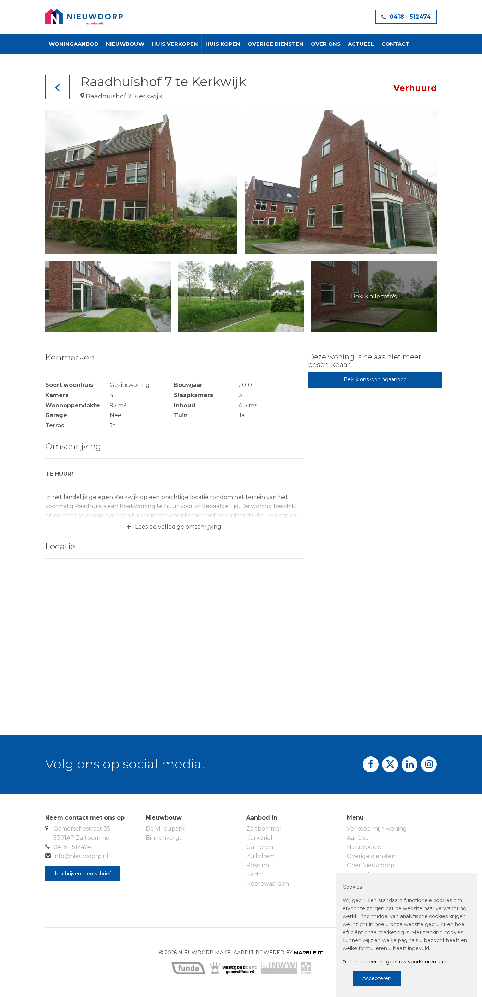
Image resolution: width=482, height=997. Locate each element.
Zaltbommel (264, 828)
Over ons (326, 44)
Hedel (255, 874)
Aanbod (358, 837)
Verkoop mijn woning (377, 828)
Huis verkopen (175, 44)
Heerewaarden (267, 883)
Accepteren (376, 978)
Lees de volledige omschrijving (174, 526)
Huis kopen (222, 44)
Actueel (361, 44)
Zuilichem (260, 856)
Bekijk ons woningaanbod (375, 379)
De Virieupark (165, 828)
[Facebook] (371, 764)
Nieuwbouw (125, 44)
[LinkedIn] (409, 764)
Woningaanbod (73, 44)
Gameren (259, 847)
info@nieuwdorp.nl (81, 856)
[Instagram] (429, 764)
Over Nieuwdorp (370, 865)
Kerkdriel (259, 837)
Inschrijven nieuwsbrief (83, 873)
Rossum (257, 865)
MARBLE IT (308, 952)
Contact (395, 44)
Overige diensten (275, 44)
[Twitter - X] (390, 764)
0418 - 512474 (410, 16)
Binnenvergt (164, 837)
